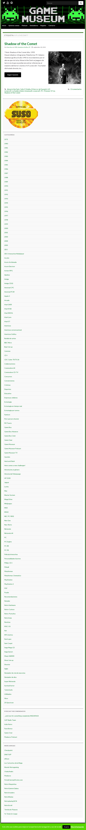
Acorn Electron (9, 266)
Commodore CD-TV (11, 372)
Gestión (7, 457)
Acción (6, 258)
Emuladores (34, 25)
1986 (6, 169)
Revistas (7, 622)
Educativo (7, 393)
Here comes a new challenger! (14, 465)
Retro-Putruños (10, 614)
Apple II (7, 296)
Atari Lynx (7, 317)
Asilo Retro (8, 724)
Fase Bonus (8, 728)
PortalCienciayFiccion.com (13, 780)
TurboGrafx (8, 690)
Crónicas (7, 385)
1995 (6, 207)
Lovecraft (36, 91)
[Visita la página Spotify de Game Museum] (11, 2)
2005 (6, 245)
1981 (6, 148)
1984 (6, 160)
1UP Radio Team (10, 720)
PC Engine (8, 542)
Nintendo (7, 529)
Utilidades (7, 694)
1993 (15, 47)
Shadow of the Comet (20, 44)
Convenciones (9, 381)
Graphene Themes (19, 827)
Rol (5, 631)
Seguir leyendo (12, 75)
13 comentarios (76, 89)
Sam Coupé (8, 643)
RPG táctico (8, 635)
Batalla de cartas (10, 338)
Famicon (7, 415)
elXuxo (6, 759)
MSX (6, 508)
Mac (5, 491)
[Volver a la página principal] (43, 14)
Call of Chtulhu (25, 89)
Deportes (7, 389)
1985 (6, 165)
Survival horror (9, 686)
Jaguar (6, 482)
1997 (6, 216)
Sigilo (6, 669)
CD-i (6, 355)
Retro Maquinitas (10, 784)
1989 (6, 182)
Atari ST (7, 321)
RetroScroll (8, 805)
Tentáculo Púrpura (10, 809)
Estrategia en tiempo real (13, 406)
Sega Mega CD (9, 647)
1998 (6, 220)
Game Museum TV (10, 453)
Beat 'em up (8, 347)
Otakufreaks (8, 771)
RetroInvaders (9, 793)
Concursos (8, 376)
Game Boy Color (10, 436)
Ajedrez (7, 275)
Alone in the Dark (13, 89)
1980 (6, 144)
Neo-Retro (8, 525)
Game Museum (9, 444)
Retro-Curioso (9, 609)
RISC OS (7, 626)
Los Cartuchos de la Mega (13, 763)
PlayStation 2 (9, 584)
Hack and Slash (9, 461)
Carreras (7, 351)
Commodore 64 (9, 368)
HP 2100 (7, 478)
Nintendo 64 (8, 533)
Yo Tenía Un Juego (10, 814)
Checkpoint (8, 750)
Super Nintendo (9, 681)
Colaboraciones (9, 364)
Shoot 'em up (8, 660)
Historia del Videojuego (12, 474)
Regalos (43, 25)
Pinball (6, 567)
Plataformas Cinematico (12, 575)
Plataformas (8, 571)
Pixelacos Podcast (10, 737)
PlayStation (8, 580)
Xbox (6, 698)
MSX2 (6, 512)
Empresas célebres (11, 398)
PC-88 (6, 546)
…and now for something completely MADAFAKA (21, 716)
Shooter (7, 664)
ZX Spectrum (9, 703)
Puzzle (6, 592)
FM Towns (8, 423)
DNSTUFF (7, 754)
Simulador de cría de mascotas (14, 673)
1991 (6, 190)
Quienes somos (13, 25)
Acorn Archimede (10, 262)
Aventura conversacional (13, 330)
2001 (6, 232)
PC (29, 47)
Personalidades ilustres (12, 559)
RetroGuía (8, 618)
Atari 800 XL (8, 313)
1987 (6, 173)
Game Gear (8, 440)
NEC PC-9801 (9, 516)
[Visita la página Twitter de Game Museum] (4, 2)
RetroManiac (8, 797)
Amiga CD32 (8, 283)
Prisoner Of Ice (49, 91)
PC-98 (6, 550)
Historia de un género (11, 470)
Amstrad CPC (9, 288)
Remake (7, 601)
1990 (6, 186)
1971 (6, 139)
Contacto (51, 25)
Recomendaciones (10, 597)
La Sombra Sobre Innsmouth (22, 91)
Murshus (9, 47)
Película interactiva (11, 554)
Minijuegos (8, 503)
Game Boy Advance (11, 431)
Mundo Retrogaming (11, 767)
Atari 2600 (8, 304)
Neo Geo (7, 520)
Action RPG (8, 271)
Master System (9, 495)
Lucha (6, 487)
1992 (6, 194)
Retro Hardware (10, 605)
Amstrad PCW (9, 292)
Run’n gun (7, 639)
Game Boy (8, 427)
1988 (6, 177)
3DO (6, 249)
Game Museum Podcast (12, 448)
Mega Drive (8, 499)
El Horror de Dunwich (39, 89)
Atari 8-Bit (8, 309)
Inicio (4, 25)
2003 (6, 237)
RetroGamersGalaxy (11, 788)
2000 (6, 228)
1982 (6, 152)
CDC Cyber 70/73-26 (11, 360)
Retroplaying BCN (10, 801)
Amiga (6, 279)
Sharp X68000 (9, 656)
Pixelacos (7, 776)
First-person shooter (11, 419)
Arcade (6, 300)
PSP (5, 588)
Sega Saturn (8, 652)
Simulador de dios (10, 677)
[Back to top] (81, 825)
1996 (6, 211)
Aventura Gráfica (23, 47)
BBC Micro (8, 343)
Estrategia (8, 402)
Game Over (8, 733)
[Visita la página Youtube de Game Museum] (8, 2)
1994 (6, 203)
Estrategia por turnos (11, 410)
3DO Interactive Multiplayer (14, 254)
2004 (6, 241)
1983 (6, 156)
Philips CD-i (8, 563)
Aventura (7, 326)
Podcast (24, 25)
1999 (6, 224)
